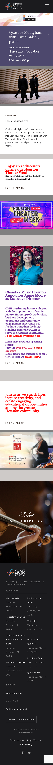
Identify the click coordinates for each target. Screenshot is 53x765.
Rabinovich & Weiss (34, 606)
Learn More (14, 187)
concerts (12, 591)
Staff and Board (14, 693)
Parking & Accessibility (18, 709)
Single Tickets (33, 740)
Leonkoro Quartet (36, 662)
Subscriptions (17, 740)
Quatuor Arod (37, 676)
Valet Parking (25, 744)
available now (32, 357)
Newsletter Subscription (21, 719)
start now (26, 528)
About (10, 685)
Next (50, 39)
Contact (12, 700)
